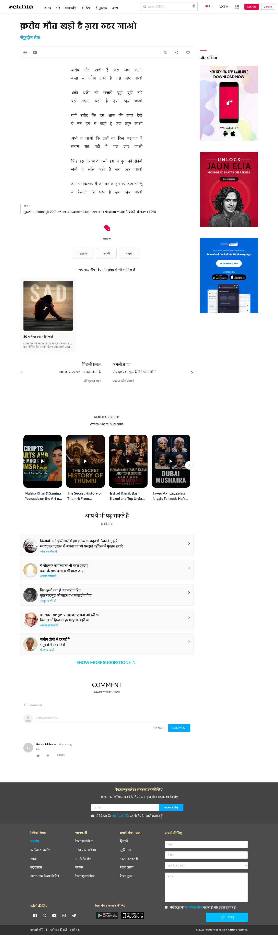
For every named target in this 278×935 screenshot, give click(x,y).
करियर (79, 867)
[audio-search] (194, 6)
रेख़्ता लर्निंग (127, 867)
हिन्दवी (124, 841)
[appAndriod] (107, 915)
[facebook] (35, 915)
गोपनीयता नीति (120, 816)
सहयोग (34, 841)
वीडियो (86, 7)
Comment (179, 728)
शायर (47, 7)
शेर (58, 7)
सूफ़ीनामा (125, 850)
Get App (251, 6)
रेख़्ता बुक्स (126, 876)
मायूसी (129, 253)
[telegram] (74, 915)
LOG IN (224, 6)
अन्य (115, 7)
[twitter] (44, 915)
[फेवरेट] (188, 52)
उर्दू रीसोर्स (36, 867)
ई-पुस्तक (101, 7)
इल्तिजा (84, 253)
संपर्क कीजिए (83, 858)
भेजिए (231, 917)
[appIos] (132, 915)
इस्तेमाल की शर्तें (58, 930)
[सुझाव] (166, 52)
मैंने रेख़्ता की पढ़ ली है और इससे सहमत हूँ (129, 816)
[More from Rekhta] (237, 7)
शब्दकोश (71, 7)
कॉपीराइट (75, 930)
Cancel (159, 728)
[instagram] (64, 915)
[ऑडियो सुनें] (25, 52)
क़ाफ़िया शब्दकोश (40, 850)
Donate (268, 6)
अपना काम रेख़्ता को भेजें (44, 876)
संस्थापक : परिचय (85, 850)
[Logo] (21, 7)
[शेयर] (176, 52)
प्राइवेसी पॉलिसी (38, 930)
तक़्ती (33, 858)
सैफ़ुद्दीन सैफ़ (30, 38)
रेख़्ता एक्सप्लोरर (85, 876)
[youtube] (54, 915)
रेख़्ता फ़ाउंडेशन (84, 841)
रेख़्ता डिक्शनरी (129, 858)
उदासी (106, 253)
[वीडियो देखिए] (35, 52)
